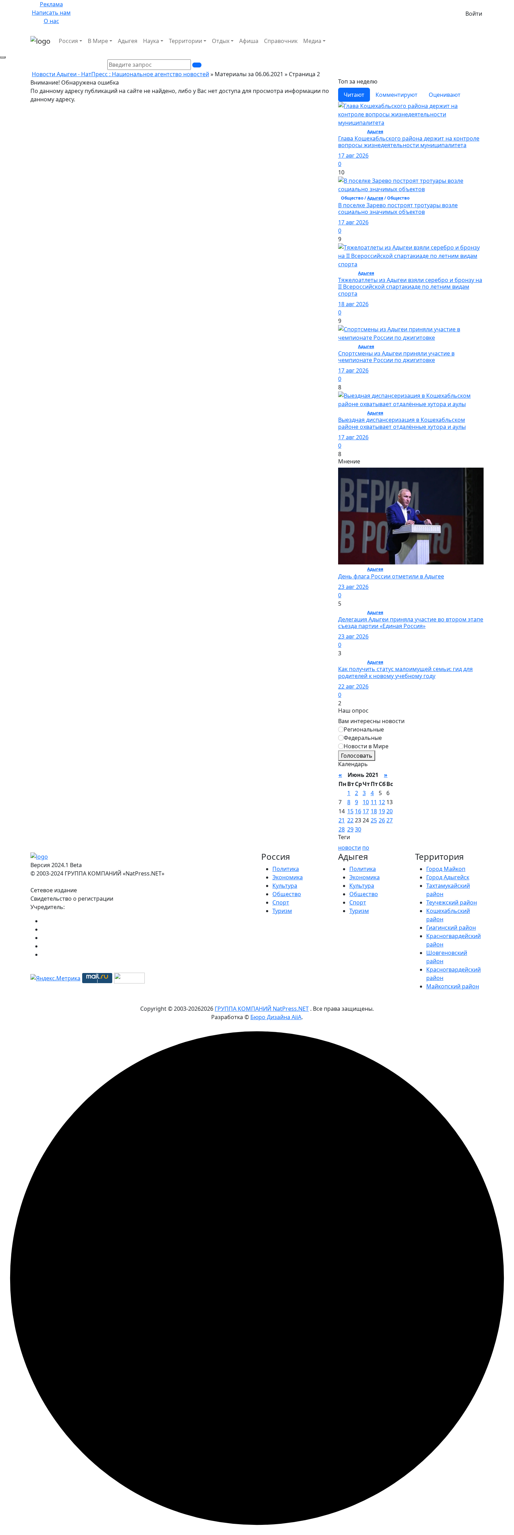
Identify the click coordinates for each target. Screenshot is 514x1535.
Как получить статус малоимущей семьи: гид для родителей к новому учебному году (405, 672)
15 (350, 811)
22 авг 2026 (353, 686)
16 (358, 811)
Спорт (280, 902)
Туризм (282, 911)
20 (389, 811)
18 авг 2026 (353, 304)
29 (350, 829)
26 (382, 820)
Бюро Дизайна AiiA (275, 1017)
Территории (185, 41)
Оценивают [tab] (445, 95)
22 (350, 820)
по (365, 847)
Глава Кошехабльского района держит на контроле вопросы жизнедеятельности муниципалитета (408, 142)
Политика (285, 869)
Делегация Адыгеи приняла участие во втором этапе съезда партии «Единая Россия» (410, 622)
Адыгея (127, 41)
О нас (51, 21)
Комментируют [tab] (396, 95)
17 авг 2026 (353, 155)
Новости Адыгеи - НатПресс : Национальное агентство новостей (120, 74)
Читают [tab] (354, 95)
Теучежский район (451, 902)
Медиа (312, 41)
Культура (284, 885)
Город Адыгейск (447, 877)
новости (349, 847)
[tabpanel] (411, 280)
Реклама (51, 4)
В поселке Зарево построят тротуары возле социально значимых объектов (398, 208)
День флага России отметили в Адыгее (391, 576)
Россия (68, 41)
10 (366, 802)
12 (382, 802)
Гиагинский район (451, 927)
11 (374, 802)
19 (382, 811)
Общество (286, 894)
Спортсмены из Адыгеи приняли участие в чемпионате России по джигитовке (396, 356)
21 (341, 820)
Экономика (287, 877)
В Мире (98, 41)
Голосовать (356, 755)
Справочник (281, 41)
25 (374, 820)
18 (374, 811)
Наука (151, 41)
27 (389, 820)
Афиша (248, 41)
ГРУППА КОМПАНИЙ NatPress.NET (262, 1008)
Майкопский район (452, 986)
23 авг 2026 (353, 587)
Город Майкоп (445, 869)
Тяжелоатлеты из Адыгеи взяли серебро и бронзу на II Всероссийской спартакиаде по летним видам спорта (410, 286)
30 (358, 829)
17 (366, 811)
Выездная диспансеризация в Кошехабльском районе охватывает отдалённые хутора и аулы (402, 423)
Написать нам (51, 12)
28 (341, 829)
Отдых (220, 41)
